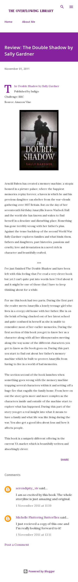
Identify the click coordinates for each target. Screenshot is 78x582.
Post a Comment (17, 545)
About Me (28, 22)
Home (8, 22)
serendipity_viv (27, 488)
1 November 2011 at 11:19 (33, 505)
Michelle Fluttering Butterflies (37, 517)
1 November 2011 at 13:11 (33, 534)
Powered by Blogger (41, 571)
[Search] (62, 7)
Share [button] (65, 459)
